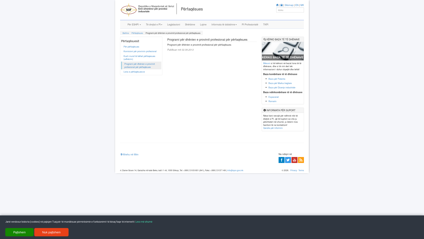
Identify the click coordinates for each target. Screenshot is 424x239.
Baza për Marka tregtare (280, 83)
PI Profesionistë (250, 24)
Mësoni (266, 63)
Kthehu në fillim (130, 154)
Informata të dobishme (223, 24)
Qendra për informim (273, 127)
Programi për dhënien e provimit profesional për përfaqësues (139, 65)
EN (296, 5)
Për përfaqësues (131, 46)
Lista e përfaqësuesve (134, 71)
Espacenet (273, 96)
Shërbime (190, 24)
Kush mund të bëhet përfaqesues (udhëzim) (139, 57)
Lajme (203, 24)
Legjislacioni (173, 24)
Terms (301, 170)
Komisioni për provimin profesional (140, 51)
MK (302, 5)
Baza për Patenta (276, 78)
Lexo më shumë (143, 221)
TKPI (265, 24)
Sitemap (289, 5)
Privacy (293, 170)
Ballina (126, 33)
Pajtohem (19, 232)
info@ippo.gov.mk (235, 170)
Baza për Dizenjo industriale (281, 87)
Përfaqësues (137, 33)
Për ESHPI (133, 24)
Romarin (272, 101)
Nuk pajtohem (51, 232)
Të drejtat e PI (153, 24)
